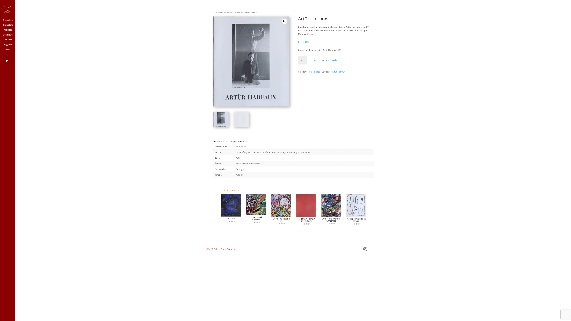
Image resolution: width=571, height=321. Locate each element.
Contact (8, 40)
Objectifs (8, 25)
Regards (8, 45)
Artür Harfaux (338, 71)
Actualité (8, 20)
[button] (10, 56)
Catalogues (238, 12)
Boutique (8, 35)
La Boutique (226, 12)
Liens (8, 49)
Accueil (216, 12)
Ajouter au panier (326, 60)
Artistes (8, 30)
